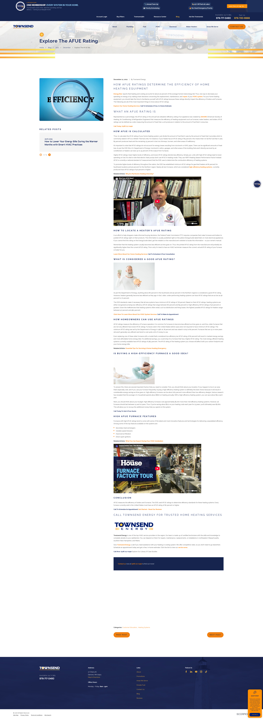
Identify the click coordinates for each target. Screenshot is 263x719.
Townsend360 (139, 17)
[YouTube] (196, 672)
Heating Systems (144, 627)
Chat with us (255, 714)
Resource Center (160, 17)
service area (182, 547)
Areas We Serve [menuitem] (212, 27)
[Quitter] (260, 691)
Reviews (139, 698)
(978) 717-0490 (136, 564)
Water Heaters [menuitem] (191, 27)
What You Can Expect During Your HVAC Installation (144, 441)
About (139, 672)
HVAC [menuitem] (158, 27)
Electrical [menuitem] (173, 27)
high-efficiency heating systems (200, 167)
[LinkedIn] (191, 672)
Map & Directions (94, 677)
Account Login (101, 17)
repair (185, 96)
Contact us (122, 564)
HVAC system (198, 96)
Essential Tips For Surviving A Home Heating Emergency (146, 348)
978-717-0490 (223, 18)
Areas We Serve (142, 681)
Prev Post (121, 635)
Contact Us (236, 27)
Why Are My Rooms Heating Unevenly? (140, 174)
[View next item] (49, 154)
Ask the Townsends (196, 17)
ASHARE (204, 117)
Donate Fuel (141, 685)
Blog (177, 17)
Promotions (141, 676)
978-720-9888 (242, 18)
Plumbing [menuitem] (129, 27)
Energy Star (118, 94)
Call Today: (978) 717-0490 (123, 126)
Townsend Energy (123, 545)
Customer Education (129, 627)
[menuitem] (15, 715)
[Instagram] (201, 672)
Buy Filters (120, 17)
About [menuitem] (114, 27)
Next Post (215, 635)
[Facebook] (186, 672)
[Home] (23, 26)
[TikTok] (206, 672)
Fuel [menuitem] (144, 27)
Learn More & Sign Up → (237, 6)
